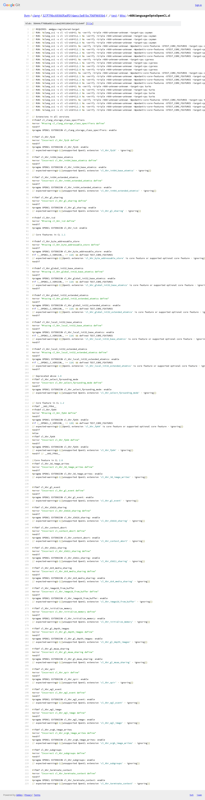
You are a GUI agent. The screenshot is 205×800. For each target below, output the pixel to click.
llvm (27, 15)
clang (36, 15)
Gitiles (19, 794)
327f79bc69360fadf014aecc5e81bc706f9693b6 (74, 15)
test (114, 15)
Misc (123, 15)
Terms (37, 794)
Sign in (198, 5)
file (89, 23)
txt (191, 794)
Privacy (28, 794)
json (199, 794)
